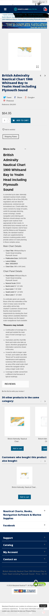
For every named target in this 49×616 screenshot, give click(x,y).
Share (19, 97)
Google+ (31, 97)
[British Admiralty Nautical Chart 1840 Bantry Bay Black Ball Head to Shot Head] (17, 421)
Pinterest (10, 101)
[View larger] (37, 67)
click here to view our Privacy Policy (23, 611)
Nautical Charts (14, 12)
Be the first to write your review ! (13, 391)
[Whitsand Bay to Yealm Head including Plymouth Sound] (24, 69)
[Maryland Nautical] (25, 9)
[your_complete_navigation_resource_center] (24, 25)
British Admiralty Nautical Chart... (17, 440)
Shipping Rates (10, 136)
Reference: (6, 104)
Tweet (8, 97)
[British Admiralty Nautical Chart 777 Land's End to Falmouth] (24, 476)
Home (4, 12)
